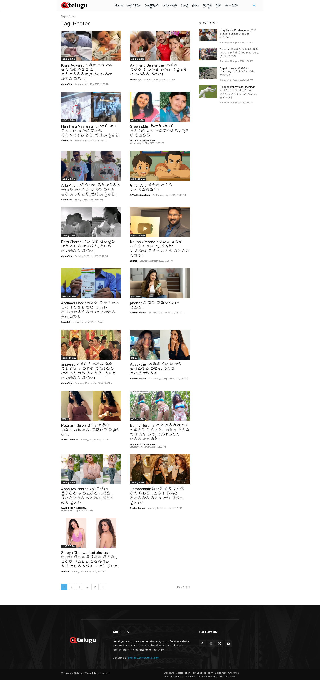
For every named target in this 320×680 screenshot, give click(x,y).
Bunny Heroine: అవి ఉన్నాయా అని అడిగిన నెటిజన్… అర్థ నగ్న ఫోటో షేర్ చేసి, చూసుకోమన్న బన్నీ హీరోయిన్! (160, 432)
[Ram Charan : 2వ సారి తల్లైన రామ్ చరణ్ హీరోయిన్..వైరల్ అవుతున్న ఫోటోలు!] (91, 222)
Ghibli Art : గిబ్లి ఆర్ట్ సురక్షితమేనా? (151, 187)
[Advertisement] (45, 68)
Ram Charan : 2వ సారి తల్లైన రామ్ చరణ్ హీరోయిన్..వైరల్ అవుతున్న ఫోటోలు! (88, 246)
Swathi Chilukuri (138, 312)
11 (95, 587)
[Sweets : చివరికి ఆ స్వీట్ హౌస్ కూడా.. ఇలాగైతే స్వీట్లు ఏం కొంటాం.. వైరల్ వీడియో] (208, 54)
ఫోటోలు (134, 358)
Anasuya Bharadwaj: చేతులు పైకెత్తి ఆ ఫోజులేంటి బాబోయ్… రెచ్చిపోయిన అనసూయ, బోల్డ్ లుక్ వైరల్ (87, 496)
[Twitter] (219, 643)
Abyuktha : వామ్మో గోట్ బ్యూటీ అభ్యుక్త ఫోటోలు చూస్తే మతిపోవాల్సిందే (155, 369)
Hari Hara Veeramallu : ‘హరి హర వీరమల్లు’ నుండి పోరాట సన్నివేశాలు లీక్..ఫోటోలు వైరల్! (90, 131)
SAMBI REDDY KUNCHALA (143, 140)
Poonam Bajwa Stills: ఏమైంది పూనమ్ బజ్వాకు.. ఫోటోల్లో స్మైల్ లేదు (90, 430)
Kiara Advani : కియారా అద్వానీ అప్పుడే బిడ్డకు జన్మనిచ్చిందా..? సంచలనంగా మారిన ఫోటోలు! (87, 72)
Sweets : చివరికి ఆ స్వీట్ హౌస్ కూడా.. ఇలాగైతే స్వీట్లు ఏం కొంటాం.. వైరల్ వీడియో (239, 53)
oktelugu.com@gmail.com (143, 657)
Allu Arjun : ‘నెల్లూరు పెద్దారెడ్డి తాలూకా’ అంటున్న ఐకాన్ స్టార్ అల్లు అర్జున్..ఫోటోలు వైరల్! (91, 190)
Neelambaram (137, 507)
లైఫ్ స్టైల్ (136, 297)
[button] (254, 5)
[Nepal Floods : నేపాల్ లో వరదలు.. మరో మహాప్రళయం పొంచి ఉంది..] (208, 73)
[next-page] (103, 587)
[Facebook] (202, 643)
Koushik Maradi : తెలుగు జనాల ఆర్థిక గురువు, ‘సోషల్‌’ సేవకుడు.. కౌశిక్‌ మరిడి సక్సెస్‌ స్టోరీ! (159, 249)
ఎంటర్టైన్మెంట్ (68, 59)
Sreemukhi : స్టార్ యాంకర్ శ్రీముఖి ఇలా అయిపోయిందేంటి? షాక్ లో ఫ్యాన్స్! (159, 131)
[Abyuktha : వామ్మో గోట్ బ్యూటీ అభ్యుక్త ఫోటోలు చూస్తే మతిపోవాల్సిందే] (160, 345)
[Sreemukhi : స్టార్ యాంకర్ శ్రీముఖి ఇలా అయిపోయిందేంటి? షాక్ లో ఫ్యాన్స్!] (160, 107)
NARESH (65, 571)
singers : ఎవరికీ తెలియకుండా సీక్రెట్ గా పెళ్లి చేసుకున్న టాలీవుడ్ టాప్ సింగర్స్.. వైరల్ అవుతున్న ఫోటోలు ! (88, 371)
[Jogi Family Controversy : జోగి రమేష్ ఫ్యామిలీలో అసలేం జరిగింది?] (208, 35)
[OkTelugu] (82, 5)
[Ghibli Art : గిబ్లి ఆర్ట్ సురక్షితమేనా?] (160, 166)
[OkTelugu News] (82, 639)
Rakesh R (65, 322)
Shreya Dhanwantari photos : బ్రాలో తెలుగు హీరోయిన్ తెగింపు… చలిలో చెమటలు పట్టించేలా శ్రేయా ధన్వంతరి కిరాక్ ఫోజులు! (90, 559)
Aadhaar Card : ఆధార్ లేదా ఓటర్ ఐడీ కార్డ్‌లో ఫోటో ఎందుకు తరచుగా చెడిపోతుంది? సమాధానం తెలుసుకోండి (90, 310)
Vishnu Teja (67, 84)
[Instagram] (211, 643)
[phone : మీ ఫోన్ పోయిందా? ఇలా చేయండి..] (160, 283)
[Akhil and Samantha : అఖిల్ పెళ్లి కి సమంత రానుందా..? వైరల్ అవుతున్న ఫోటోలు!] (160, 46)
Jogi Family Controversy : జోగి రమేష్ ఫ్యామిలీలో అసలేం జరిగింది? (238, 34)
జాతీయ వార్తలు (138, 179)
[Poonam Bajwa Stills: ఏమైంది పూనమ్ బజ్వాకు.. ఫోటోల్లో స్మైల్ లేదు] (91, 406)
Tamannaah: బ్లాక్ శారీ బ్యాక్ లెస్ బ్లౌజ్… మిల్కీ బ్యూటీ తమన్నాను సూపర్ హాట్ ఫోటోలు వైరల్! (157, 496)
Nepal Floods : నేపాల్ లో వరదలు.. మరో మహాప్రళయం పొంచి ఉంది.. (237, 72)
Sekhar (133, 260)
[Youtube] (228, 643)
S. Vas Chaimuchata (140, 195)
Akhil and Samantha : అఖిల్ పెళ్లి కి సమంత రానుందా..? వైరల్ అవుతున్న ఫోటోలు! (159, 70)
